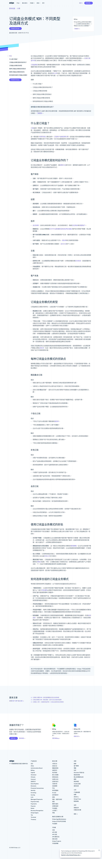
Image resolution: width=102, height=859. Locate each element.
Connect (33, 779)
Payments (34, 804)
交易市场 (54, 783)
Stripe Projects (56, 841)
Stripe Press (77, 799)
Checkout (33, 775)
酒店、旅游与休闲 (57, 799)
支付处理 (35, 225)
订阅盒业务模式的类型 (15, 65)
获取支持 (76, 807)
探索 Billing (55, 738)
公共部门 (54, 810)
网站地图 (76, 781)
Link (32, 797)
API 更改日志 (55, 836)
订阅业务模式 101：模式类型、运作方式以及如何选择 (47, 699)
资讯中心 (76, 797)
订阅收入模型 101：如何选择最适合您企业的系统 (46, 697)
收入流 (55, 73)
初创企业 (54, 766)
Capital (33, 772)
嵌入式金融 (55, 775)
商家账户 (82, 225)
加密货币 (33, 781)
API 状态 (54, 834)
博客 (75, 768)
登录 (80, 3)
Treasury (33, 819)
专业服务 (54, 808)
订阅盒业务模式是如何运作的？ (18, 62)
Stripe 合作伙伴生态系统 (59, 821)
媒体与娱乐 (55, 804)
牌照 (75, 779)
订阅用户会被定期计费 (61, 136)
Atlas (32, 766)
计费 (18, 8)
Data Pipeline (35, 783)
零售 (53, 813)
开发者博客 (55, 843)
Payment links (35, 801)
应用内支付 (55, 781)
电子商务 (54, 772)
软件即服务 (55, 790)
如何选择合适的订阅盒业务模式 (18, 75)
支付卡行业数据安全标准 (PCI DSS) (60, 229)
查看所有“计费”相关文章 (15, 701)
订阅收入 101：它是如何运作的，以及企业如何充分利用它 (48, 702)
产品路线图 (77, 792)
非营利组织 (55, 806)
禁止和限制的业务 (79, 777)
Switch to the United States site (70, 855)
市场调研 (44, 590)
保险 (53, 801)
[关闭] (99, 851)
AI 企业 (54, 792)
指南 (75, 763)
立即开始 (13, 738)
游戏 (53, 797)
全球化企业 (55, 779)
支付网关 (75, 225)
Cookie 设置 (77, 783)
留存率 (56, 421)
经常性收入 (43, 136)
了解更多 (76, 28)
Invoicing (33, 792)
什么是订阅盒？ (13, 59)
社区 (75, 770)
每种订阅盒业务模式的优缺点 (17, 69)
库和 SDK (54, 839)
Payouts (33, 806)
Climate (33, 777)
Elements (33, 786)
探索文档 (76, 736)
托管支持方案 (77, 810)
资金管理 (54, 786)
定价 (43, 3)
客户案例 (76, 766)
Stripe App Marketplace (59, 819)
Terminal (33, 817)
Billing (32, 770)
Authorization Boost (37, 768)
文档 (53, 830)
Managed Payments (37, 799)
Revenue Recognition (37, 810)
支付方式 (63, 244)
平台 (53, 788)
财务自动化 (55, 777)
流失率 (64, 240)
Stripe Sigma (34, 813)
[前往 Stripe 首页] (11, 761)
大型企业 (54, 763)
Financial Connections (37, 788)
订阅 (32, 128)
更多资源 (12, 8)
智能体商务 (55, 768)
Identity (33, 790)
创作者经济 (55, 795)
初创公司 (47, 556)
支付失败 (78, 261)
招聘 (75, 794)
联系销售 (88, 3)
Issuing (33, 795)
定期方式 (63, 165)
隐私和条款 (77, 775)
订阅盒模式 (34, 65)
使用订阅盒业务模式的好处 (17, 72)
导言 (10, 56)
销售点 (39, 562)
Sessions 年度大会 (79, 772)
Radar (32, 808)
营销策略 (73, 546)
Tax (32, 815)
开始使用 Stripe (15, 28)
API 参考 (54, 832)
